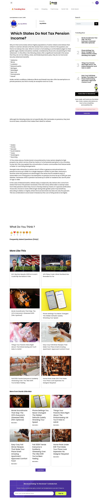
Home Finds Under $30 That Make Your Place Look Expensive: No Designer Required (55, 380)
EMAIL (77, 107)
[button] (11, 233)
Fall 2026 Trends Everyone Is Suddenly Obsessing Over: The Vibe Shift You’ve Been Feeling (24, 380)
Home (36, 9)
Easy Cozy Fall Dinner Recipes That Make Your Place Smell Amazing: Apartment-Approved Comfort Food (56, 347)
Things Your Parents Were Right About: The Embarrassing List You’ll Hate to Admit (23, 347)
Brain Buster (75, 9)
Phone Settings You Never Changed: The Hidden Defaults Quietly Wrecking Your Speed (55, 316)
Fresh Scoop (54, 9)
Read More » (14, 422)
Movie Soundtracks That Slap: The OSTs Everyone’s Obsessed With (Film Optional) (23, 313)
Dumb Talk (64, 9)
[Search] (96, 23)
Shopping (44, 9)
